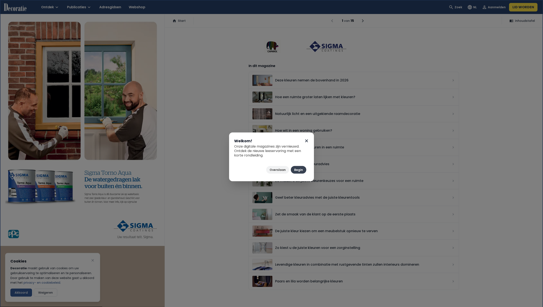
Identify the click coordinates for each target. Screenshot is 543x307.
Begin (298, 170)
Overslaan (278, 170)
